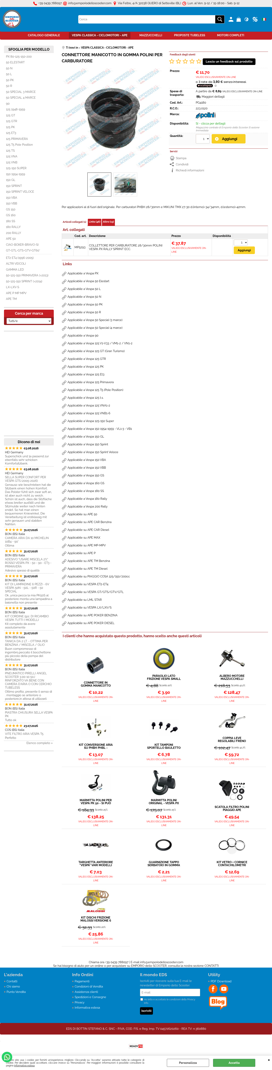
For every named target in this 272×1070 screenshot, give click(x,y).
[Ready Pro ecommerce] (136, 1046)
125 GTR (11, 121)
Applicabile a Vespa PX (83, 273)
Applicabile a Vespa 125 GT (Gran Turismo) (96, 351)
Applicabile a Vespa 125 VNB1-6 (89, 413)
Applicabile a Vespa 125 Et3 (86, 374)
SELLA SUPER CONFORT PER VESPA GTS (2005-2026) (25, 479)
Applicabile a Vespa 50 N (84, 296)
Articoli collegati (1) (74, 221)
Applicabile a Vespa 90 (83, 335)
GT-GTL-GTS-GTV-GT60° (23, 250)
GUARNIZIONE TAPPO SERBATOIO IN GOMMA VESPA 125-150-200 (164, 864)
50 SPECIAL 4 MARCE (21, 97)
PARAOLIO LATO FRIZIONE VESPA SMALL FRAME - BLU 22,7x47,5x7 (163, 677)
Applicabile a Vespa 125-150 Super (91, 421)
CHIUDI (269, 1060)
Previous (64, 118)
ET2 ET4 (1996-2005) (20, 258)
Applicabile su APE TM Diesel (88, 568)
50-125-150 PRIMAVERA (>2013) (27, 275)
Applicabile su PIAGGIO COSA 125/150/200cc (99, 576)
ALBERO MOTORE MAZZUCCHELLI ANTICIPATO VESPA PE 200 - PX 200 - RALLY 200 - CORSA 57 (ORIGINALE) (232, 677)
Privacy (79, 1002)
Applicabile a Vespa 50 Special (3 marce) (95, 320)
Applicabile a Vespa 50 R (84, 312)
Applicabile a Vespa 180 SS (86, 491)
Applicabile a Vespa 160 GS (86, 483)
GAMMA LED (15, 269)
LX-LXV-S (12, 287)
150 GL (10, 180)
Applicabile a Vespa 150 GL (86, 436)
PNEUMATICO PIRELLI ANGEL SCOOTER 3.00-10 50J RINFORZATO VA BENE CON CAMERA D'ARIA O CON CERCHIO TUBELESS (28, 680)
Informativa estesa (24, 1065)
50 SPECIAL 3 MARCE (21, 92)
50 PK (10, 80)
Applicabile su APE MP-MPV (87, 545)
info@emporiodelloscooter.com (161, 962)
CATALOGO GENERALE (44, 35)
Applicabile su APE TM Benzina (89, 561)
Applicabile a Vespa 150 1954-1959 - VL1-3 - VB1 (100, 429)
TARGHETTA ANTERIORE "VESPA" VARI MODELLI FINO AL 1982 (95, 864)
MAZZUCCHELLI (150, 35)
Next (160, 118)
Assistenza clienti (86, 992)
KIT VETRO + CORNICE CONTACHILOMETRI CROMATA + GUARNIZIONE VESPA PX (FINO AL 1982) (232, 864)
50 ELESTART (15, 62)
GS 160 (11, 215)
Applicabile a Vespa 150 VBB (87, 467)
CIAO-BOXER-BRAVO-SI (22, 244)
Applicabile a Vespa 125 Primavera (91, 382)
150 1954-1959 (15, 174)
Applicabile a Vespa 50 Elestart (88, 281)
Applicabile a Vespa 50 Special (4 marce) (95, 328)
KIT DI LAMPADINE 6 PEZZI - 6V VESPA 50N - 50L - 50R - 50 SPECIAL (27, 587)
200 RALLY (13, 233)
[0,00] (239, 19)
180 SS (10, 221)
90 (8, 103)
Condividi (182, 164)
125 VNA (11, 156)
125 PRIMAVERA (17, 139)
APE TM (11, 299)
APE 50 (11, 239)
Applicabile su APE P (82, 553)
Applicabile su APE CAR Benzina (90, 522)
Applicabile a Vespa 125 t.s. (86, 398)
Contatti (12, 981)
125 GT (10, 115)
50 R (9, 86)
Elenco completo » (39, 743)
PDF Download (221, 981)
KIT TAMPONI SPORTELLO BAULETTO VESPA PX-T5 (164, 746)
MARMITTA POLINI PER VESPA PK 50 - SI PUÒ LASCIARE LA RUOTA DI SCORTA (95, 802)
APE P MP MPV (16, 293)
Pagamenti (82, 981)
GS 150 (10, 209)
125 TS (10, 150)
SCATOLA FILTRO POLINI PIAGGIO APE (232, 809)
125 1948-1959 (15, 109)
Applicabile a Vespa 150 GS (86, 475)
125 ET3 (11, 133)
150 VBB (11, 203)
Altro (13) (108, 221)
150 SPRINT (14, 186)
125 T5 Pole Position (19, 144)
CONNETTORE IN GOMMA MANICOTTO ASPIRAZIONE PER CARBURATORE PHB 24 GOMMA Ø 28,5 (95, 684)
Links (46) (94, 221)
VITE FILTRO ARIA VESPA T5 (24, 734)
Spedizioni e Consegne (90, 997)
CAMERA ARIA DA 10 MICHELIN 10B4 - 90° (27, 539)
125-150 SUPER (16, 168)
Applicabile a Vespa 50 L (84, 289)
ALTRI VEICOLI (16, 263)
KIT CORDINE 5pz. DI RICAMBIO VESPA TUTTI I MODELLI (27, 618)
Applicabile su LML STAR (85, 600)
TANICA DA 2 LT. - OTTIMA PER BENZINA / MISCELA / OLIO (26, 643)
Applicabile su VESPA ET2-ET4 (88, 584)
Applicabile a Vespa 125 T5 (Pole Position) (95, 390)
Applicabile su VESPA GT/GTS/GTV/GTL (96, 592)
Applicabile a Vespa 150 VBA (87, 460)
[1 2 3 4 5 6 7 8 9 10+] (203, 139)
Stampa (181, 158)
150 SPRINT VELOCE (20, 191)
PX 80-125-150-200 (19, 56)
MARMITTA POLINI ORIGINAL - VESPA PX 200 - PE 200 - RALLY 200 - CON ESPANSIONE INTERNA (163, 802)
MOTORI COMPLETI (230, 35)
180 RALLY (13, 227)
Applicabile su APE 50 (82, 514)
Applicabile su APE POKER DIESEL (91, 623)
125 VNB (11, 162)
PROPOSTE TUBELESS (189, 35)
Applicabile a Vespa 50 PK (85, 304)
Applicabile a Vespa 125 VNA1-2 (89, 405)
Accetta (234, 1063)
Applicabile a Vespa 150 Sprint (88, 444)
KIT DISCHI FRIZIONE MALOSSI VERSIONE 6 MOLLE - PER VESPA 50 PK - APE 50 (95, 919)
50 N (9, 68)
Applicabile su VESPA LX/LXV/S (90, 607)
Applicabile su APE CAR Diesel (88, 530)
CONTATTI (211, 966)
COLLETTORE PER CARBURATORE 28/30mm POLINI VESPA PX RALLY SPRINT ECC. (125, 247)
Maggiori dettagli (213, 96)
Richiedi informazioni (190, 170)
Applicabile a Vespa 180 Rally (87, 499)
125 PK (10, 127)
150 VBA (11, 197)
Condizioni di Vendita (89, 986)
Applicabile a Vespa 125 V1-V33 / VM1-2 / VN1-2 (100, 343)
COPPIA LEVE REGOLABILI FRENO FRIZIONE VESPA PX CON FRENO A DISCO (231, 740)
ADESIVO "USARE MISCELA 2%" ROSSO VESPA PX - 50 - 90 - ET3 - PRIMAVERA (28, 563)
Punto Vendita (16, 992)
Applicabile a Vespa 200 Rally (88, 506)
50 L (9, 74)
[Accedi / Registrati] (231, 19)
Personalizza (188, 1063)
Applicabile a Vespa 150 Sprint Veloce (93, 452)
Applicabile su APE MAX (84, 537)
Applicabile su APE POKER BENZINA (92, 615)
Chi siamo (13, 986)
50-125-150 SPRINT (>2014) (24, 281)
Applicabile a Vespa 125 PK (86, 366)
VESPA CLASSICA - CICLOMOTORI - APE (99, 35)
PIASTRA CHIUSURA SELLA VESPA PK (29, 714)
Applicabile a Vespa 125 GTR (87, 359)
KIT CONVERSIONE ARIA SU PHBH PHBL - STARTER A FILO (96, 746)
